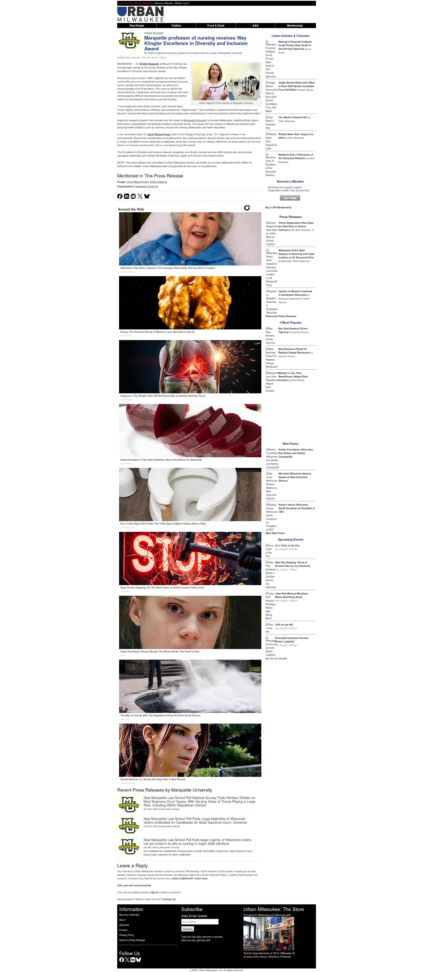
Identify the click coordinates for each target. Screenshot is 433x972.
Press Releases (290, 217)
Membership (295, 25)
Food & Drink (215, 25)
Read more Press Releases (281, 316)
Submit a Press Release (132, 940)
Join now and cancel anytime (134, 885)
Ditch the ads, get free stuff (195, 940)
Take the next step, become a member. (202, 936)
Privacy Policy (126, 935)
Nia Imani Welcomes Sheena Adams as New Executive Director (295, 477)
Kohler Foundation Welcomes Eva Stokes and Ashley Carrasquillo (296, 453)
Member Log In (182, 3)
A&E (255, 25)
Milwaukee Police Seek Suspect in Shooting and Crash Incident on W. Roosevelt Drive (297, 254)
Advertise (124, 925)
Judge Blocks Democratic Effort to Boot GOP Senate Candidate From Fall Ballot (296, 86)
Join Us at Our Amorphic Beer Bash (136, 3)
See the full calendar (276, 658)
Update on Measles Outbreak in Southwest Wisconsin (295, 293)
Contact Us (169, 899)
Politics (176, 25)
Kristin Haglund (158, 181)
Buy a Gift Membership (278, 207)
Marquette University (130, 57)
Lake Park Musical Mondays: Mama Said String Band (291, 595)
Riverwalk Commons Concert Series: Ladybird (292, 639)
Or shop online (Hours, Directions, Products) (267, 956)
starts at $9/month (182, 878)
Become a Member (290, 181)
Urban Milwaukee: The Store (273, 909)
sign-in (154, 892)
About (122, 919)
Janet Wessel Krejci (158, 134)
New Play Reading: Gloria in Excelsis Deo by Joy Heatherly (292, 564)
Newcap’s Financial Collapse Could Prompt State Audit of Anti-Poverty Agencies (295, 45)
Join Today (290, 198)
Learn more (200, 878)
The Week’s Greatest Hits (292, 117)
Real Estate (137, 25)
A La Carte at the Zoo (287, 545)
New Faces (290, 443)
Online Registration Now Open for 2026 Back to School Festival (296, 226)
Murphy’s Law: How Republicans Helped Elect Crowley (293, 376)
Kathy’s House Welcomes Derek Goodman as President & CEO (297, 508)
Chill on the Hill (284, 624)
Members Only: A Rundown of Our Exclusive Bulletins (295, 156)
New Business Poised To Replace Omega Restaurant (294, 350)
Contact (123, 930)
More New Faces (275, 533)
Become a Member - (165, 3)
